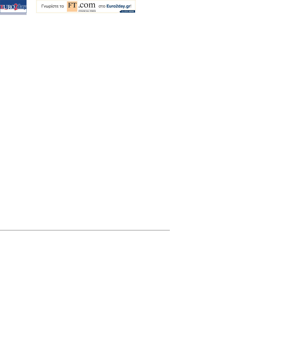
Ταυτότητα (75, 332)
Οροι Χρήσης (105, 332)
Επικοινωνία (89, 332)
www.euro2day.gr (161, 332)
